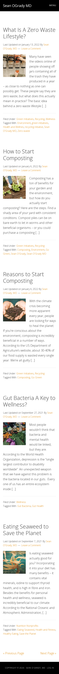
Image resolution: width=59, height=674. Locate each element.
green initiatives (40, 123)
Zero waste (24, 131)
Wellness (50, 119)
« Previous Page (13, 653)
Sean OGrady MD (17, 5)
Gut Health (38, 506)
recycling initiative (34, 127)
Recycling (40, 119)
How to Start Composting (18, 155)
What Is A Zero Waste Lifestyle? (29, 33)
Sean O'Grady (18, 253)
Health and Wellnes (13, 127)
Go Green (36, 377)
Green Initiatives (25, 119)
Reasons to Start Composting (23, 277)
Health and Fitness (45, 629)
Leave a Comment (31, 48)
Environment (24, 123)
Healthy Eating (10, 633)
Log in (50, 668)
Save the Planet (27, 633)
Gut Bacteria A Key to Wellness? (29, 401)
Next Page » (48, 653)
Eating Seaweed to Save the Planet (26, 530)
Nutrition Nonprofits (27, 625)
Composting (23, 249)
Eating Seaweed (25, 629)
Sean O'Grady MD (36, 253)
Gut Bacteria (24, 506)
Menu (52, 5)
